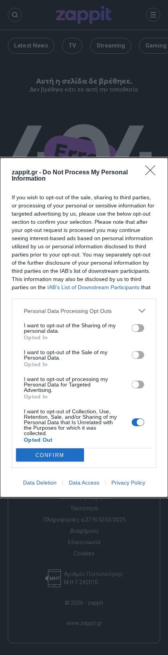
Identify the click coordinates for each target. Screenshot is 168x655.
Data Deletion (40, 482)
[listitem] (84, 311)
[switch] (138, 328)
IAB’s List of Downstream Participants (93, 287)
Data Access (84, 482)
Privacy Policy (128, 482)
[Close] (152, 172)
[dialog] (84, 327)
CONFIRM (50, 455)
